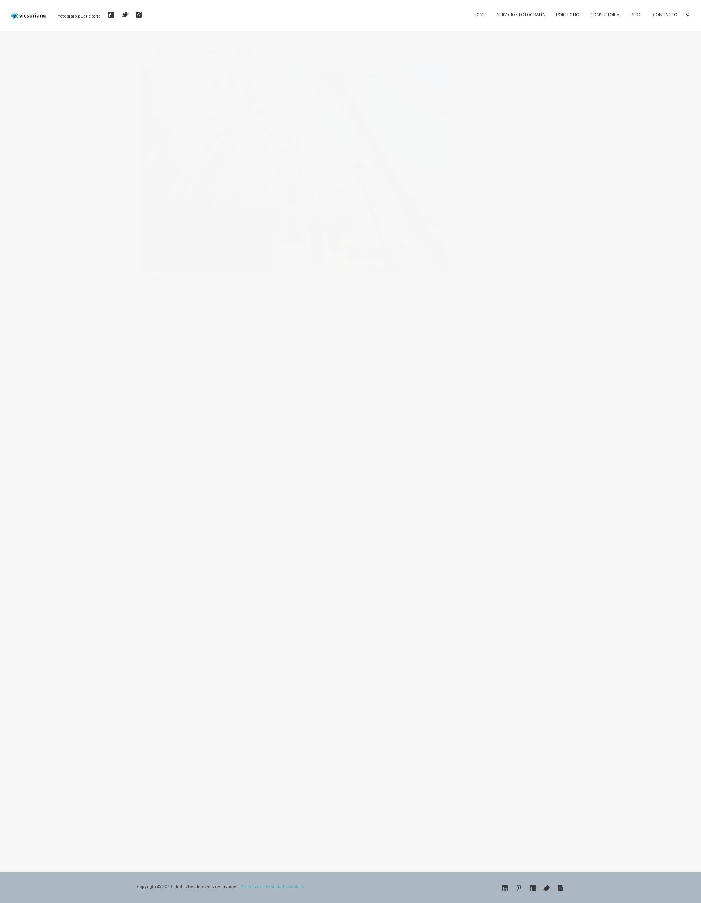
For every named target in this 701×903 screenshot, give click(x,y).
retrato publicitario (531, 802)
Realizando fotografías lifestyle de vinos (523, 330)
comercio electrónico (510, 486)
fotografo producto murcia (515, 631)
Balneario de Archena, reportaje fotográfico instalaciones (266, 278)
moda (494, 710)
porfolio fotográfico (508, 775)
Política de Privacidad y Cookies (272, 886)
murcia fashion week (533, 723)
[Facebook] (111, 14)
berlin (527, 460)
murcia (495, 723)
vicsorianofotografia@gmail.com (519, 153)
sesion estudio (503, 815)
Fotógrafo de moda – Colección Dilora (524, 403)
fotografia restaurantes (511, 591)
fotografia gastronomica (513, 552)
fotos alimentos (504, 670)
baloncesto (499, 460)
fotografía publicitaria (510, 657)
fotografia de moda (539, 539)
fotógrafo (497, 696)
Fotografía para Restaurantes (520, 389)
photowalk (499, 762)
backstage (524, 447)
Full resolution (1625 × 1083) (361, 278)
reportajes (530, 788)
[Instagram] (138, 14)
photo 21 (529, 749)
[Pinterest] (518, 888)
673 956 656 (520, 137)
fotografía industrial (508, 644)
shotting (536, 815)
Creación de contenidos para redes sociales (520, 349)
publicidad (498, 788)
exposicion (532, 513)
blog (548, 460)
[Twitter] (125, 14)
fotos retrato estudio (509, 683)
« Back (147, 286)
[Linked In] (505, 888)
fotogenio (524, 526)
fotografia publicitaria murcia (517, 578)
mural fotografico (528, 710)
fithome (496, 526)
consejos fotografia (538, 499)
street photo (500, 828)
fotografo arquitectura (510, 605)
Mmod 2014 (530, 696)
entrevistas (499, 513)
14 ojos (495, 447)
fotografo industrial (508, 618)
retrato (495, 802)
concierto (497, 499)
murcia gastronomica (509, 736)
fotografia (498, 539)
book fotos (499, 473)
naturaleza (499, 749)
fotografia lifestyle (507, 565)
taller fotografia (540, 828)
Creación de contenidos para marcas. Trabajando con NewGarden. (520, 371)
